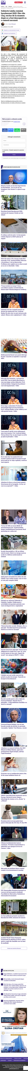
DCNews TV (18, 2)
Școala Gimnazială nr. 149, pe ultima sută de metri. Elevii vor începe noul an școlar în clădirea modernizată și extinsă (13, 553)
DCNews (4, 2)
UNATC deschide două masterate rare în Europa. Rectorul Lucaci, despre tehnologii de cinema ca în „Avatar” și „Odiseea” (14, 798)
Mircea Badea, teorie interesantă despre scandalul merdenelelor (14, 979)
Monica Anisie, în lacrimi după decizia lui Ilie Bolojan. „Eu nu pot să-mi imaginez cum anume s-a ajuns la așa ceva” (13, 188)
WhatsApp (17, 130)
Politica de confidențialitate (6, 1058)
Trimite (14, 154)
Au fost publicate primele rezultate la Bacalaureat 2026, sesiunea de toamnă (13, 916)
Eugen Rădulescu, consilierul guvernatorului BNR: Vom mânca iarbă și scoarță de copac (15, 974)
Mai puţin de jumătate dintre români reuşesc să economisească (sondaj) (12, 869)
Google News (16, 121)
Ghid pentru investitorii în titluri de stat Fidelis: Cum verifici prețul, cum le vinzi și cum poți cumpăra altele (13, 578)
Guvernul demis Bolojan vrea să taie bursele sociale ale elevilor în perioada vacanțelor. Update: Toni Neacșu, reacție (14, 726)
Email (24, 129)
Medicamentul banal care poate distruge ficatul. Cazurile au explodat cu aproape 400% (14, 356)
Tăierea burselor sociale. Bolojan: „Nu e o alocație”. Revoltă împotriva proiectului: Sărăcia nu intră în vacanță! (14, 627)
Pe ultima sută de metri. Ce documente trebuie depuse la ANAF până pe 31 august (13, 236)
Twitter (11, 129)
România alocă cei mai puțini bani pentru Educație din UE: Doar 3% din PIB (14, 822)
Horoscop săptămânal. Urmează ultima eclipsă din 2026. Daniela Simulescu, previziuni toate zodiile (14, 1002)
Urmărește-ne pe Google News (9, 33)
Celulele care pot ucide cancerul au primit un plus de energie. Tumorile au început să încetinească (13, 677)
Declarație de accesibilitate (19, 1060)
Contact (9, 1060)
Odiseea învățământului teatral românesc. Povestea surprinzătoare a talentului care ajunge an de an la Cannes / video (13, 845)
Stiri (6, 6)
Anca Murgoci (12, 24)
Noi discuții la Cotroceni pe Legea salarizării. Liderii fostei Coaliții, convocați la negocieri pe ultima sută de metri (15, 995)
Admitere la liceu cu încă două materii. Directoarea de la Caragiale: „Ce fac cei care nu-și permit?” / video (13, 484)
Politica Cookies (17, 1058)
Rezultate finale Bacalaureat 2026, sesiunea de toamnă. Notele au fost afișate (12, 213)
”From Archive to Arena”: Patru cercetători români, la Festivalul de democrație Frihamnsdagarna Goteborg (13, 287)
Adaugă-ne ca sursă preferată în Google (11, 30)
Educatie (10, 6)
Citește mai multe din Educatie (14, 948)
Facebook (5, 130)
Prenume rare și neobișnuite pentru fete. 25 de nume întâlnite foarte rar (14, 774)
